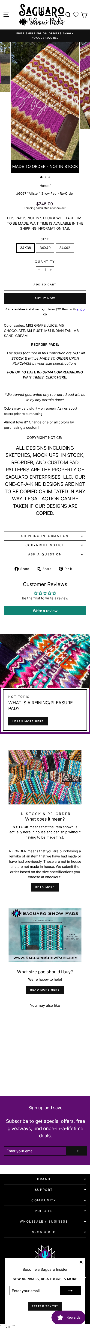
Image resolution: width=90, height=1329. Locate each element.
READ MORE (45, 887)
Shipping (29, 208)
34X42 (64, 248)
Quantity (45, 261)
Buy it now (45, 298)
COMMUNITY (43, 1200)
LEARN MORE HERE (28, 721)
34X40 (45, 248)
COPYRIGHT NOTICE (45, 545)
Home (44, 186)
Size (45, 239)
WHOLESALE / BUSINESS (44, 1221)
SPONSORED (44, 1232)
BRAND (44, 1179)
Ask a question (45, 554)
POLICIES (44, 1211)
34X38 (25, 248)
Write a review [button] (45, 610)
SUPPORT (44, 1189)
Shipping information (45, 536)
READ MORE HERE (45, 989)
